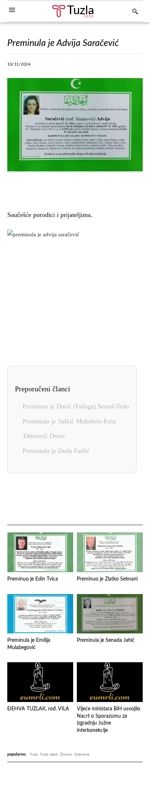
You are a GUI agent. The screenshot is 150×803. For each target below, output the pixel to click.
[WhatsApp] (87, 66)
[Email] (132, 499)
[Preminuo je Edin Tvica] (40, 552)
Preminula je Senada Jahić (106, 640)
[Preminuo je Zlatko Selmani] (110, 552)
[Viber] (71, 66)
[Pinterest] (121, 66)
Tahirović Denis (44, 435)
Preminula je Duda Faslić (56, 450)
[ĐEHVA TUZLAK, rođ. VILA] (40, 682)
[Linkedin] (104, 66)
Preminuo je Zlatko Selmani (107, 579)
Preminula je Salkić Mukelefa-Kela (69, 421)
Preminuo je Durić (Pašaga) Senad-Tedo (76, 406)
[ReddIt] (138, 66)
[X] (54, 66)
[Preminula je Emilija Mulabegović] (40, 614)
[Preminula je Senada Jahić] (110, 614)
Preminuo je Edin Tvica (32, 579)
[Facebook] (37, 66)
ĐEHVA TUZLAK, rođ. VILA (38, 708)
